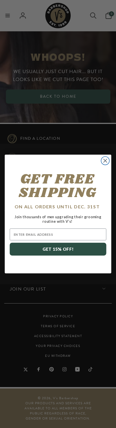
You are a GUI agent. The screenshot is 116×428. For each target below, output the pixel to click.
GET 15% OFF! (58, 249)
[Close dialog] (105, 161)
